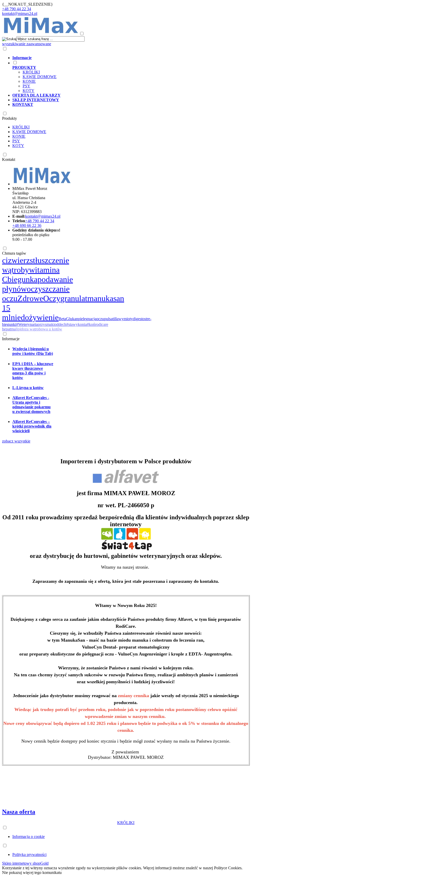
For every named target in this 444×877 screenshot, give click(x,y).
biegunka (22, 279)
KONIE (29, 81)
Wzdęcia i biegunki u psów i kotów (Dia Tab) (32, 351)
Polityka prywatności (29, 854)
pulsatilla (111, 319)
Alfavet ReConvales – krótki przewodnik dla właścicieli (31, 426)
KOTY (28, 90)
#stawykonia (76, 324)
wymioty (125, 319)
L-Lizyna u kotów (28, 387)
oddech (60, 324)
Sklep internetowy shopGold (25, 863)
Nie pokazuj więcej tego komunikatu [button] (32, 872)
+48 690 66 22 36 (26, 225)
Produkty (9, 118)
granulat (73, 298)
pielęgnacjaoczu (91, 319)
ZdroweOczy (38, 298)
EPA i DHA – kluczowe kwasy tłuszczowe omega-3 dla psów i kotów (32, 371)
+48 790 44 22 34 (16, 9)
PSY (26, 86)
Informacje (11, 339)
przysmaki (46, 324)
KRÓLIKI (31, 72)
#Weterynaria (27, 324)
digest (137, 319)
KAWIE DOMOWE (40, 77)
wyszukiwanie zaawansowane (26, 44)
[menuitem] (205, 58)
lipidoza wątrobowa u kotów (39, 329)
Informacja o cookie (28, 836)
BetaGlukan (68, 319)
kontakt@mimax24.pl (19, 13)
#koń (91, 324)
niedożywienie (35, 317)
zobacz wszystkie (16, 441)
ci (5, 260)
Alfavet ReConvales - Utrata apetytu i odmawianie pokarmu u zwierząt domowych (31, 404)
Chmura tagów (14, 253)
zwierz (19, 260)
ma (13, 329)
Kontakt (8, 159)
